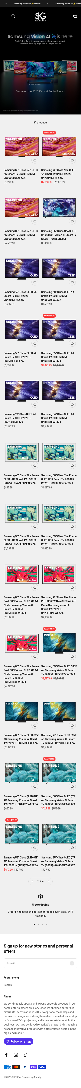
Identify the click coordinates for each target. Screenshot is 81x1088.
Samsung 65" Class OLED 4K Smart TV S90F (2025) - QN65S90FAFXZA (57, 357)
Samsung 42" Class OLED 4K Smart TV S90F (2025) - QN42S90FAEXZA (20, 295)
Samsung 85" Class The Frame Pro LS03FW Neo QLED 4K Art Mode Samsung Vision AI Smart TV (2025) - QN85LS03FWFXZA (21, 674)
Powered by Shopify (31, 1077)
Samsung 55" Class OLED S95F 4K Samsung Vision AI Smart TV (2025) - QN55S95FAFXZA (59, 670)
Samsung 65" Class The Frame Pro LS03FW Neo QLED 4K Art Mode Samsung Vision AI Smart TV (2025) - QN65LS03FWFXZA (21, 605)
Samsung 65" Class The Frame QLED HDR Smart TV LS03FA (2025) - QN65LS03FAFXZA (59, 540)
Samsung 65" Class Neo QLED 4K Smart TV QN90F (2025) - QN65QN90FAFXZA (21, 173)
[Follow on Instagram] (15, 1054)
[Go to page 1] (33, 881)
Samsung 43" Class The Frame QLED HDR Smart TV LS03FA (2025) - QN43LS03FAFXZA (21, 479)
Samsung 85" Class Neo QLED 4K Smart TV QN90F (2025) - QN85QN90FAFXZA (21, 234)
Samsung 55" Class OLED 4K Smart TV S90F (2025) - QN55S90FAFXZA (20, 357)
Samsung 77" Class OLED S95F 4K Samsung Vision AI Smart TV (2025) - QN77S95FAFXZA (58, 739)
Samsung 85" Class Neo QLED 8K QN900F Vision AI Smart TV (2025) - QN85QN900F (58, 234)
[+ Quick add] (34, 160)
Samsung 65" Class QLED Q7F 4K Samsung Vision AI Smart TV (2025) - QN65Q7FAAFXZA (58, 861)
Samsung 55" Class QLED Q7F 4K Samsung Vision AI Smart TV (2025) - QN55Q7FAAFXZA (21, 861)
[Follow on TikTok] (25, 1054)
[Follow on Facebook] (6, 1054)
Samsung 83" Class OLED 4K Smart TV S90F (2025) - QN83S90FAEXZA (57, 418)
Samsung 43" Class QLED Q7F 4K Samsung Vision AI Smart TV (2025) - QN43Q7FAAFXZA (21, 800)
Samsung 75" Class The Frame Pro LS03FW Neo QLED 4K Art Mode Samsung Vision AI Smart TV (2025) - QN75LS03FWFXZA (58, 605)
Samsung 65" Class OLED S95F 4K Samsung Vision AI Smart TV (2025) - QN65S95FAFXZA (21, 739)
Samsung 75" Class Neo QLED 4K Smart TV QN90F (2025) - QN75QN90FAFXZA (58, 173)
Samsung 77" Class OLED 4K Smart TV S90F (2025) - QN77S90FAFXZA (20, 418)
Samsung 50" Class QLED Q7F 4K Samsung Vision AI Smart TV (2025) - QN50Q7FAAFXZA (58, 800)
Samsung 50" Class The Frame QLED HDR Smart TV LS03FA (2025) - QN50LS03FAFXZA (59, 479)
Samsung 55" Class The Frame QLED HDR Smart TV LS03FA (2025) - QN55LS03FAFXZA (21, 540)
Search (8, 984)
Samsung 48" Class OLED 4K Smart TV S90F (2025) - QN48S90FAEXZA (57, 295)
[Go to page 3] (48, 881)
